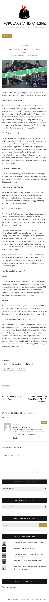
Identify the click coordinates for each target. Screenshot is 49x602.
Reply (44, 422)
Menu (8, 36)
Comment (39, 472)
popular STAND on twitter (24, 581)
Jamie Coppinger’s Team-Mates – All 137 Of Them (37, 399)
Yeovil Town (6, 386)
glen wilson (32, 55)
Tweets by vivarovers (9, 587)
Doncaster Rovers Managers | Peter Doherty (29, 542)
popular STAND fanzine (24, 23)
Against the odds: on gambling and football (28, 561)
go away (24, 45)
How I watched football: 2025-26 (25, 548)
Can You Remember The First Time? (12, 397)
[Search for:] (24, 525)
